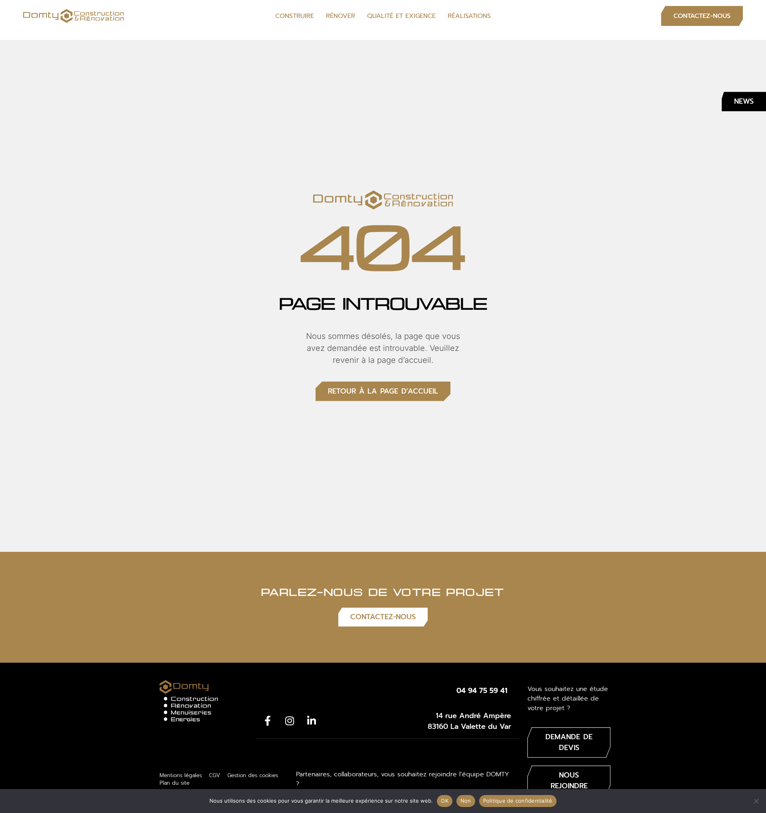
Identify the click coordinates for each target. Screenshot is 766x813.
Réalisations (469, 16)
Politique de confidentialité (518, 800)
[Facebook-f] (268, 720)
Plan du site (175, 783)
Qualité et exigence (401, 16)
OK (444, 800)
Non (465, 800)
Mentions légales (181, 775)
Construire (294, 16)
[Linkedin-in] (312, 720)
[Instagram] (290, 720)
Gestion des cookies (252, 775)
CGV (214, 775)
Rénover (340, 16)
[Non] (756, 801)
